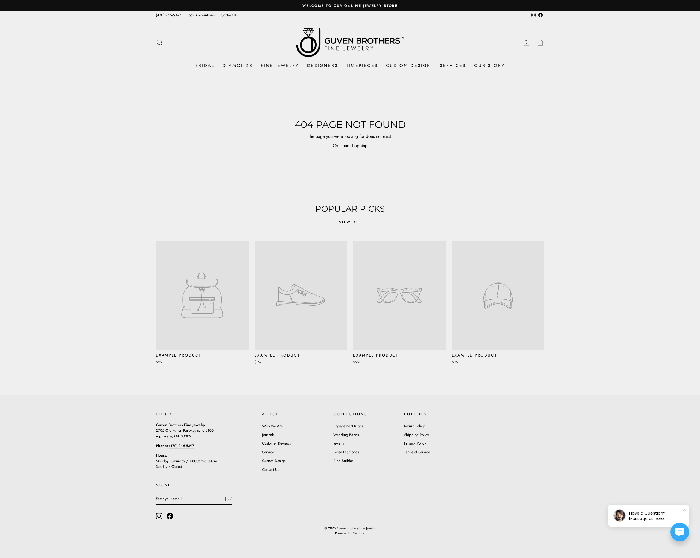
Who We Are (272, 426)
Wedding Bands (346, 434)
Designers (322, 65)
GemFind (359, 533)
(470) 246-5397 (168, 15)
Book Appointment (200, 15)
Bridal (204, 65)
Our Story (489, 65)
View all (350, 222)
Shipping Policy (416, 434)
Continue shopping (350, 145)
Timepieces (362, 65)
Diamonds (238, 65)
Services (453, 65)
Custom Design (408, 65)
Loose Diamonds (346, 452)
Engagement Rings (348, 426)
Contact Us (229, 15)
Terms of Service (417, 452)
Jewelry (338, 443)
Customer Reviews (276, 443)
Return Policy (414, 426)
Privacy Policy (415, 443)
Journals (268, 434)
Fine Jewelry (280, 65)
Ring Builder (343, 460)
